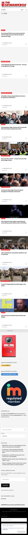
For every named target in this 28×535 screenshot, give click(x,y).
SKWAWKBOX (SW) (7, 42)
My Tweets (3, 498)
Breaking (8, 61)
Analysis (3, 30)
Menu (4, 9)
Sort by (2, 433)
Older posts (10, 330)
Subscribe (5, 485)
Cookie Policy (5, 529)
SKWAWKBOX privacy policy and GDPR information (13, 504)
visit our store (17, 415)
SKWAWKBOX (14, 509)
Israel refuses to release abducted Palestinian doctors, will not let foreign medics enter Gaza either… (12, 451)
